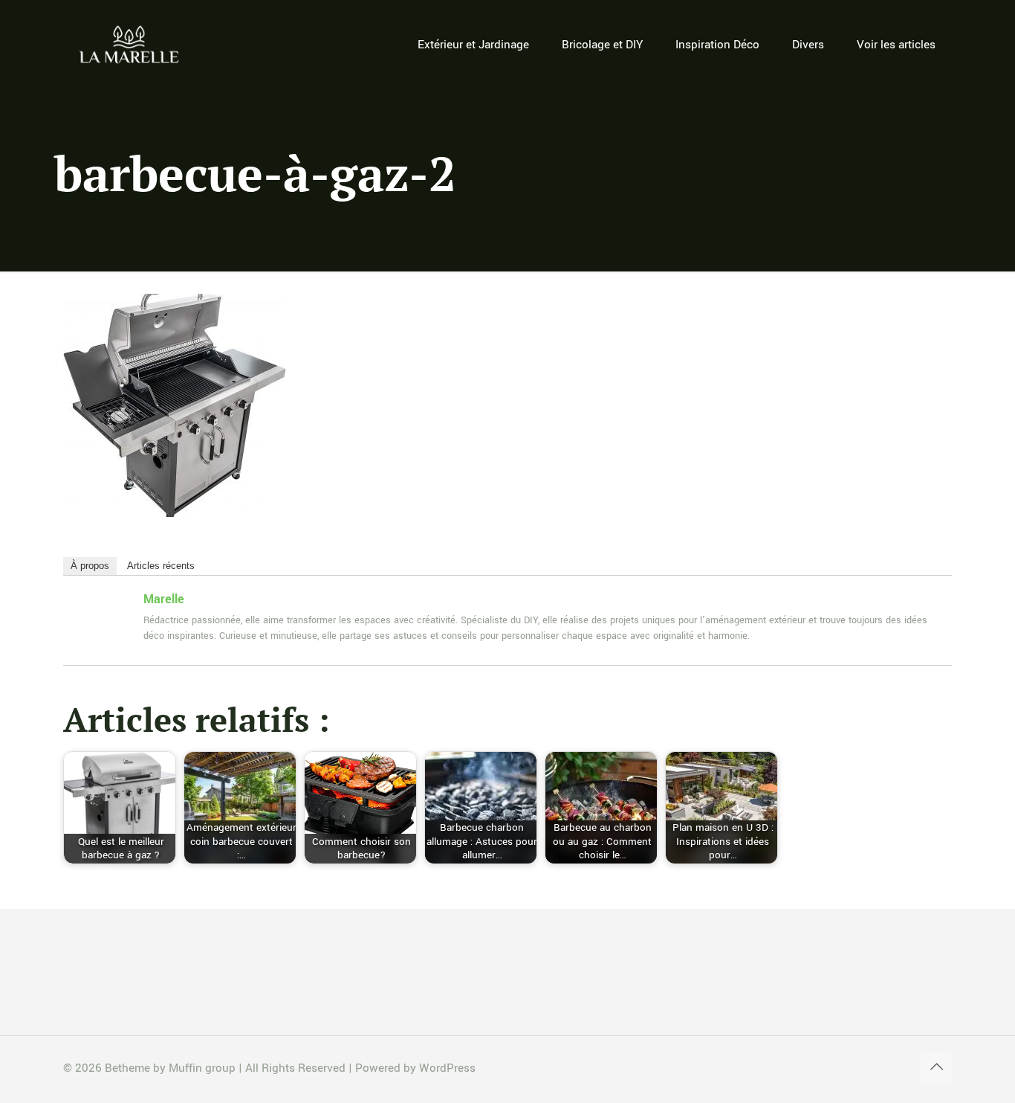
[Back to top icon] (936, 1067)
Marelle (163, 599)
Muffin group (202, 1068)
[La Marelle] (130, 44)
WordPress (447, 1068)
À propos (90, 565)
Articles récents (161, 565)
